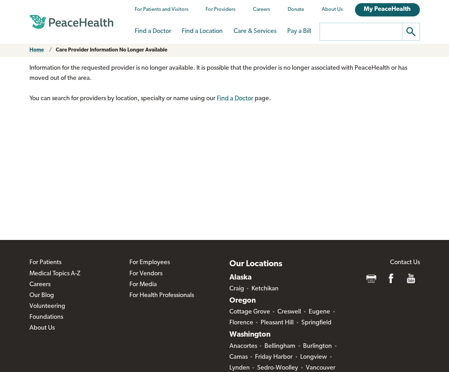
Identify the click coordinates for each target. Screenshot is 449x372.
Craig (236, 289)
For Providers (220, 9)
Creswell (289, 312)
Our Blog (41, 295)
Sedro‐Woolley (277, 368)
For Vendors (145, 274)
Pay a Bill (299, 31)
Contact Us (405, 263)
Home (36, 50)
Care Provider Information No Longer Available (111, 50)
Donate (296, 9)
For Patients (45, 263)
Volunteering (47, 306)
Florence (241, 323)
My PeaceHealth (387, 9)
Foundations (46, 317)
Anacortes (243, 346)
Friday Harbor (274, 357)
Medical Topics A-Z (54, 274)
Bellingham (279, 346)
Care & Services (255, 31)
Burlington (317, 346)
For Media (143, 285)
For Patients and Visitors (161, 9)
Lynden (239, 368)
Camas (238, 357)
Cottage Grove (249, 312)
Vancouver (320, 368)
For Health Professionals (161, 295)
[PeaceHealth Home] (71, 22)
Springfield (316, 323)
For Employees (149, 263)
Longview (313, 357)
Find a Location (202, 31)
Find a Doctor (153, 31)
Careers (261, 9)
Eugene (319, 312)
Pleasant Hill (277, 323)
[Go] (411, 32)
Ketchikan (265, 289)
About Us (332, 9)
